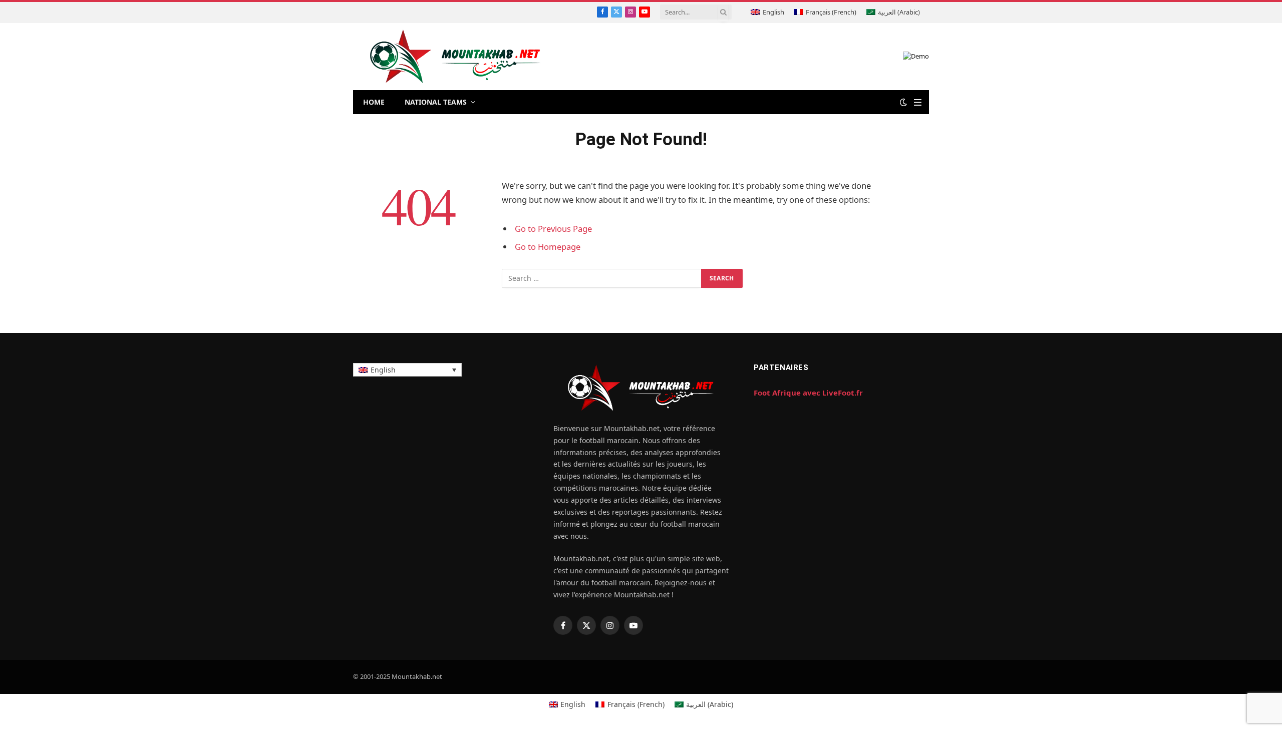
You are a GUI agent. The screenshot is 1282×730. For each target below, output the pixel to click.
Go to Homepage (547, 246)
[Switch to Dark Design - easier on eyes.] (903, 102)
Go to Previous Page (553, 228)
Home (374, 102)
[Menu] (917, 102)
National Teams (436, 102)
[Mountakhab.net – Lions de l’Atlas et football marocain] (455, 56)
